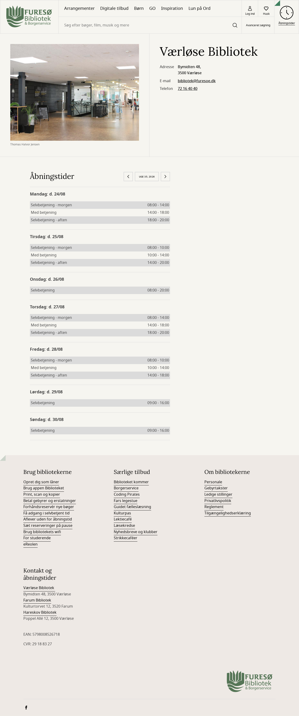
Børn (139, 8)
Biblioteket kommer (131, 482)
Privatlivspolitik (217, 501)
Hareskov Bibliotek (40, 612)
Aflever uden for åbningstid (47, 519)
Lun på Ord (199, 8)
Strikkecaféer (125, 538)
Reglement (214, 507)
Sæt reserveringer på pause (47, 525)
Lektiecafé (123, 519)
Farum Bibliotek (37, 600)
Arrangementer (79, 8)
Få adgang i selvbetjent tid (46, 513)
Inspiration (172, 8)
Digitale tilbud (114, 8)
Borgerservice (126, 488)
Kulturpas (122, 513)
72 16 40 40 (187, 89)
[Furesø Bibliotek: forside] (29, 16)
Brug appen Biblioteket (43, 488)
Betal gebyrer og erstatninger (49, 501)
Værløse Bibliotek (39, 588)
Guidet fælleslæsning (132, 507)
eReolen (30, 544)
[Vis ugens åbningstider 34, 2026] (128, 176)
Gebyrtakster (216, 488)
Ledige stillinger (218, 494)
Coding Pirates (127, 494)
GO (152, 8)
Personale (213, 482)
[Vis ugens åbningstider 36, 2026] (165, 176)
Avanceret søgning (258, 25)
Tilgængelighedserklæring (227, 513)
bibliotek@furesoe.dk (197, 81)
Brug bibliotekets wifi (42, 532)
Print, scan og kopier (41, 494)
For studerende (37, 538)
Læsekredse (124, 525)
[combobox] (150, 25)
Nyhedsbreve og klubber (135, 532)
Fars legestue (125, 501)
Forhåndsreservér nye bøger (48, 507)
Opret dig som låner (41, 482)
